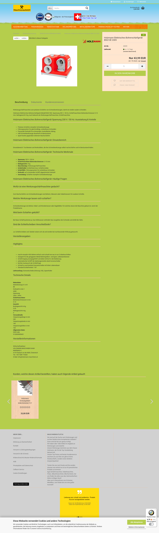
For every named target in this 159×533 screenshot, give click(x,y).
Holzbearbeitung (69, 27)
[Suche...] (87, 8)
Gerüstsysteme (53, 27)
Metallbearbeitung (87, 27)
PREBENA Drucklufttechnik (109, 27)
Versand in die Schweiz (20, 454)
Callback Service (18, 469)
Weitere (126, 27)
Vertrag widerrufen (21, 484)
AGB (14, 461)
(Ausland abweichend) (129, 51)
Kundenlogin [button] (129, 2)
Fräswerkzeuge (37, 27)
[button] (115, 1)
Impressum (17, 438)
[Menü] (155, 510)
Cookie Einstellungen (20, 473)
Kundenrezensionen (54, 102)
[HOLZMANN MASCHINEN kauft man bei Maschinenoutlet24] (28, 8)
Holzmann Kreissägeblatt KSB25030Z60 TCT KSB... (25, 401)
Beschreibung (21, 102)
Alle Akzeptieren (136, 522)
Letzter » (24, 38)
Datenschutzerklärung (44, 528)
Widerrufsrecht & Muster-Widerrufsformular (27, 457)
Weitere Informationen (137, 527)
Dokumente (36, 102)
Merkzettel (142, 2)
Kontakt (15, 446)
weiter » (16, 38)
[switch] (151, 524)
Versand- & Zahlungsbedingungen (24, 450)
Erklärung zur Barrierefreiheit (22, 442)
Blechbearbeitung (20, 27)
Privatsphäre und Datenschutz (23, 465)
